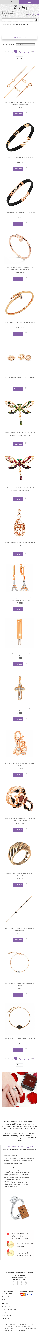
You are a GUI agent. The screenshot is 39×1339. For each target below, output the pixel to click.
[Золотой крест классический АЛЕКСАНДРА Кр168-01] (19, 688)
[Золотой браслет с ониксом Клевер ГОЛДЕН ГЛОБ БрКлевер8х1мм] (19, 1018)
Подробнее (18, 114)
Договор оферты (31, 1328)
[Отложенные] (31, 15)
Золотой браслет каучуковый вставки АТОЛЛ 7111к (20, 212)
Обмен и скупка (8, 1315)
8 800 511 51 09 (8, 12)
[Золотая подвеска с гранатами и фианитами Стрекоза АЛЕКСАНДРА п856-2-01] (19, 468)
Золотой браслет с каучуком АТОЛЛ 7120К (20, 157)
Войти (28, 12)
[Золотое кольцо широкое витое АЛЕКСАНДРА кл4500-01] (19, 853)
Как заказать (7, 1307)
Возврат (5, 1312)
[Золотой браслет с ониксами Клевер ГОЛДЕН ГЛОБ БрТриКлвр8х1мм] (19, 908)
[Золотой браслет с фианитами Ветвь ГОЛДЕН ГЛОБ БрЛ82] (19, 963)
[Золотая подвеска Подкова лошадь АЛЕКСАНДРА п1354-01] (19, 523)
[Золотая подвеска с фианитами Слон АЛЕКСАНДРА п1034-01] (19, 743)
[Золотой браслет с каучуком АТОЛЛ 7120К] (19, 137)
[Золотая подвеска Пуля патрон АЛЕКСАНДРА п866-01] (19, 633)
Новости (5, 1299)
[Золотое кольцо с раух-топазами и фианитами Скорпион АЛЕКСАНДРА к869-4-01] (19, 798)
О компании (7, 1294)
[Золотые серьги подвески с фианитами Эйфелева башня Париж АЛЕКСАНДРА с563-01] (19, 578)
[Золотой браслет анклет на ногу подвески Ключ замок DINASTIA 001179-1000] (19, 82)
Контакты (6, 1297)
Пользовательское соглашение (13, 1330)
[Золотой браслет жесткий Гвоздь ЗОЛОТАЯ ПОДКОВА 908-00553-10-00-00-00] (19, 247)
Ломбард (5, 1318)
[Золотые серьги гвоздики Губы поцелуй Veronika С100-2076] (19, 357)
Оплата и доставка (9, 1309)
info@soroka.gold (8, 16)
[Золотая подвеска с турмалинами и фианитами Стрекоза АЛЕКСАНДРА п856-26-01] (19, 413)
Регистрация (34, 12)
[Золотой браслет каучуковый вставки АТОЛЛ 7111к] (19, 192)
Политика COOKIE (8, 1328)
